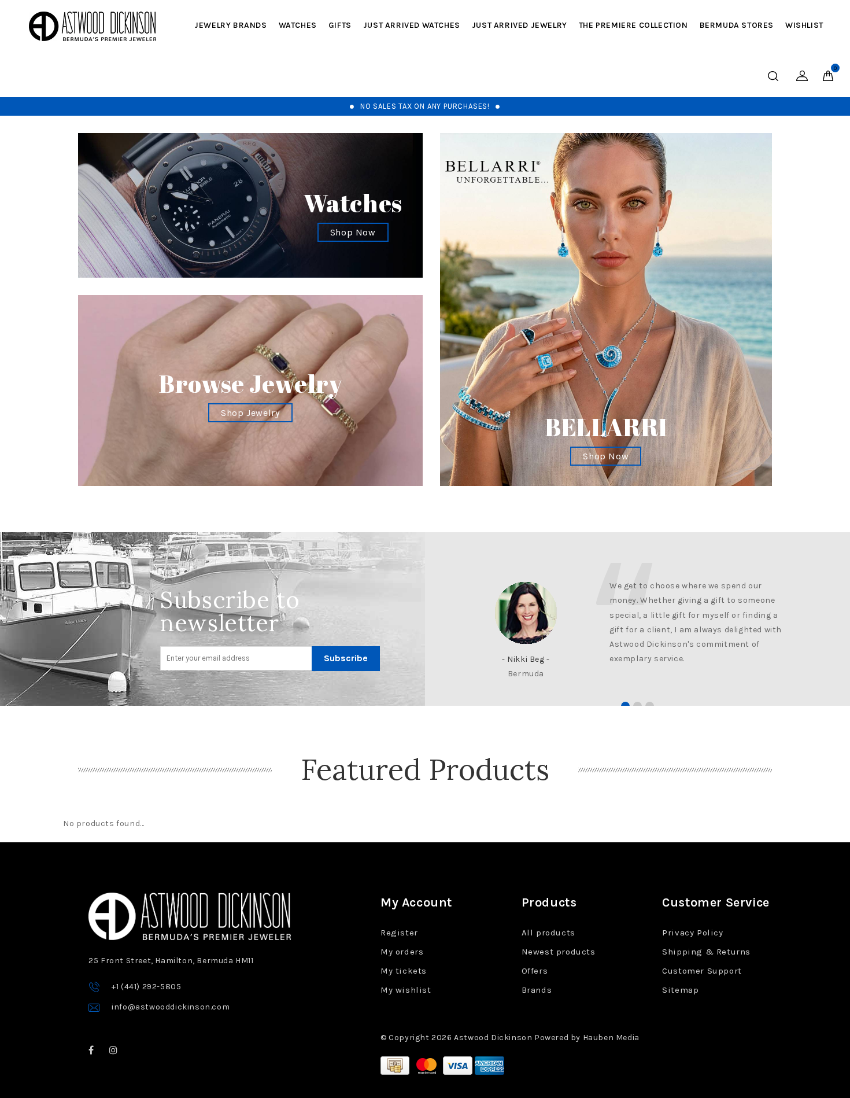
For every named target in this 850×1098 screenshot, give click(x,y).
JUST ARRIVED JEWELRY (519, 25)
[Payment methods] (396, 1065)
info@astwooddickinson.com (171, 1007)
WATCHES (298, 25)
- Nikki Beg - (526, 659)
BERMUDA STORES (737, 25)
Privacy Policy (692, 932)
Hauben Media (611, 1037)
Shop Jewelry (250, 412)
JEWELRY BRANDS (230, 25)
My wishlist (405, 990)
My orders (401, 951)
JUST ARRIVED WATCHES (411, 25)
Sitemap (680, 990)
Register (399, 932)
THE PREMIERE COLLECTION (633, 25)
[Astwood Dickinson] (92, 26)
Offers (535, 971)
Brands (537, 990)
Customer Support (702, 971)
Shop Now (353, 232)
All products (548, 932)
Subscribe (346, 658)
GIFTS (340, 25)
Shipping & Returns (706, 951)
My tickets (403, 971)
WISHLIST (804, 25)
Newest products (559, 951)
